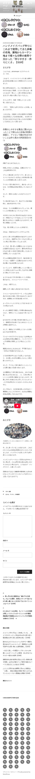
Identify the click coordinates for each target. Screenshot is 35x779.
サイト (5, 561)
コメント (7, 513)
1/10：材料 (8, 491)
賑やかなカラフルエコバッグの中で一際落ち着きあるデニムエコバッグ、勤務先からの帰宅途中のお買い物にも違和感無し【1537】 (17, 644)
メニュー (18, 15)
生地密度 (17, 494)
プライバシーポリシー (10, 772)
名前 (5, 540)
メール (6, 550)
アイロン (12, 494)
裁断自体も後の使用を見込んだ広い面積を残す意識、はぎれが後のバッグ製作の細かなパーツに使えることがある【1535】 (17, 662)
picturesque (18, 43)
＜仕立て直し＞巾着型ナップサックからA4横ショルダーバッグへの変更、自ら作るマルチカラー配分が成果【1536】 (17, 653)
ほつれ (7, 494)
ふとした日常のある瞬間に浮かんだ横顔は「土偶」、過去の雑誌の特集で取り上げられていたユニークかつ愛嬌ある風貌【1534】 (17, 671)
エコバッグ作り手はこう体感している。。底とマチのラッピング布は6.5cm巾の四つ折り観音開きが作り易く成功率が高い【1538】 (17, 635)
